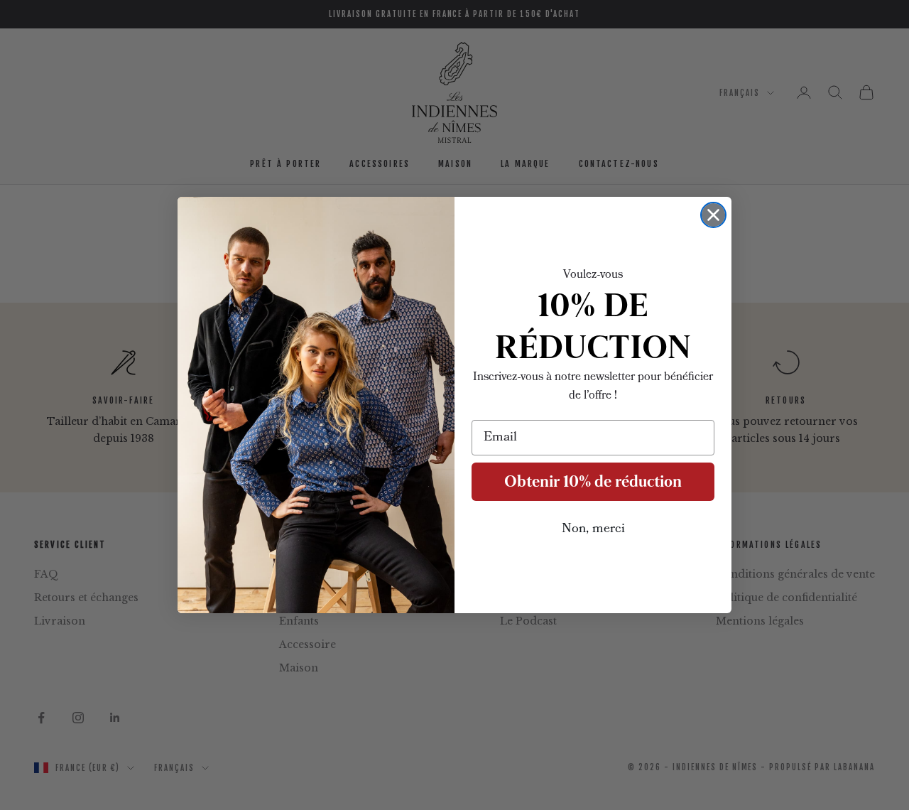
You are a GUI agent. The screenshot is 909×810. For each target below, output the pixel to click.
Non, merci (593, 529)
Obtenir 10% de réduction (593, 481)
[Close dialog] (713, 214)
